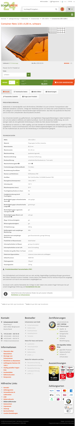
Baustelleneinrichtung (34, 365)
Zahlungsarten (8, 390)
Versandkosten (20, 304)
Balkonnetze (31, 352)
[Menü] (72, 399)
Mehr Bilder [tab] (37, 92)
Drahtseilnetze (32, 331)
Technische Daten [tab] (21, 92)
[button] (71, 2)
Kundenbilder (8, 372)
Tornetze (30, 336)
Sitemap (6, 409)
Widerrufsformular (10, 402)
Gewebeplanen (32, 333)
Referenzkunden (9, 375)
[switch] (69, 411)
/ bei (61, 324)
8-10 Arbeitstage (13, 63)
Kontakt (6, 387)
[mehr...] (30, 355)
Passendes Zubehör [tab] (11, 96)
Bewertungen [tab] (51, 92)
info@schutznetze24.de (11, 341)
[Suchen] (56, 9)
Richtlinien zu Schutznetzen (20, 295)
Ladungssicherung (33, 371)
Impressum (7, 406)
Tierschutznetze (32, 347)
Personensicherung (33, 363)
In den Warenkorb (64, 82)
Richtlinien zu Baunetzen (12, 361)
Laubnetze (30, 344)
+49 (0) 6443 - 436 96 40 (11, 334)
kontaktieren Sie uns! (33, 287)
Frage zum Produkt (30, 96)
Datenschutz (8, 404)
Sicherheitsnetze (32, 325)
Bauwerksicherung (33, 368)
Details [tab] (6, 92)
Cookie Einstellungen (11, 413)
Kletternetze (31, 328)
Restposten (7, 377)
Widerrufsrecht (9, 399)
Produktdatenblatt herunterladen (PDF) (18, 269)
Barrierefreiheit (9, 411)
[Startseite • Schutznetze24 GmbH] (9, 3)
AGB (5, 397)
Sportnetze (31, 349)
